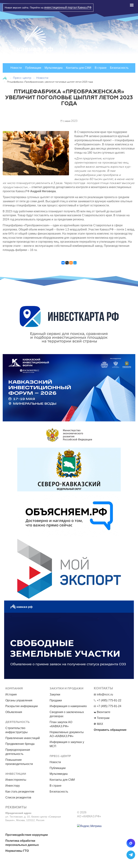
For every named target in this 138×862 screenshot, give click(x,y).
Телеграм (103, 717)
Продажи (56, 700)
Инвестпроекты (15, 779)
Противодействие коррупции (26, 834)
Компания (14, 688)
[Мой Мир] (75, 264)
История (11, 694)
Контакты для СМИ (78, 67)
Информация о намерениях (68, 706)
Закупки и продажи (66, 688)
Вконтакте (103, 712)
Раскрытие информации (21, 706)
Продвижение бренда (19, 743)
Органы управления (18, 700)
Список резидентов (18, 797)
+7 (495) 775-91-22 (109, 700)
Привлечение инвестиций (22, 738)
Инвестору (12, 785)
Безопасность (119, 67)
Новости (16, 67)
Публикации (33, 67)
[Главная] (5, 78)
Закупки (55, 694)
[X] (67, 264)
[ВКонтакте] (63, 264)
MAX (100, 723)
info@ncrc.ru (105, 694)
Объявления (13, 712)
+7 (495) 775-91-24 (109, 706)
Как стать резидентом (19, 791)
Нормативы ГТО (17, 850)
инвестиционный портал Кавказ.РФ (67, 7)
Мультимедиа (54, 67)
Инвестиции (15, 774)
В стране (101, 67)
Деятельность (17, 722)
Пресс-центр (22, 78)
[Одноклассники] (71, 264)
